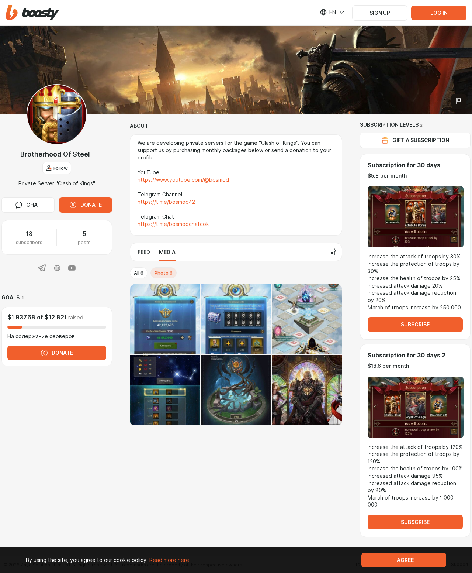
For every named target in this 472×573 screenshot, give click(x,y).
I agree (404, 560)
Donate (91, 205)
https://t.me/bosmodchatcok (173, 224)
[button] (32, 12)
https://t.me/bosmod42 (166, 202)
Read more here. (170, 560)
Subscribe (415, 324)
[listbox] (328, 12)
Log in (439, 13)
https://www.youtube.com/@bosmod (183, 180)
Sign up (379, 13)
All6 (138, 273)
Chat (33, 205)
